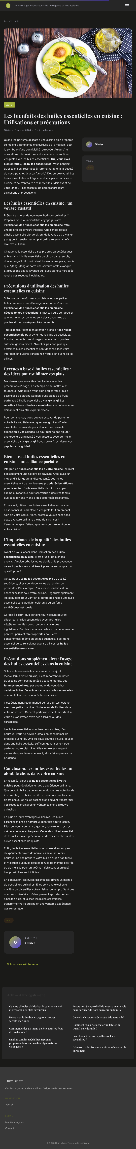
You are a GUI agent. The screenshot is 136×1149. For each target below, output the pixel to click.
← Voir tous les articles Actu (21, 964)
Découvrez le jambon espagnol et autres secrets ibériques (32, 1019)
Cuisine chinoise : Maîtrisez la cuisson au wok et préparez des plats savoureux (35, 1008)
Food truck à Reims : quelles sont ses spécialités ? (94, 1037)
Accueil (7, 21)
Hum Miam (14, 1080)
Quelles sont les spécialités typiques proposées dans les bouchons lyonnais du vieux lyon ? (33, 1043)
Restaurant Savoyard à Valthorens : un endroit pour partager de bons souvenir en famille (99, 1008)
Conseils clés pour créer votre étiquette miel (98, 1017)
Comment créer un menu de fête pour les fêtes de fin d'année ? (36, 1030)
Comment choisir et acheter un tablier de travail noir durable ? (96, 1026)
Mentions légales (14, 1122)
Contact (9, 1128)
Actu (16, 21)
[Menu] (127, 5)
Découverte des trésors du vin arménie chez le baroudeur (99, 1048)
